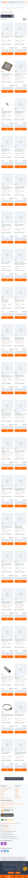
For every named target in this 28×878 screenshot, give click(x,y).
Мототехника (22, 6)
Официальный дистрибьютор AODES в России (10, 823)
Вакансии (3, 791)
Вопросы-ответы (4, 789)
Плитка (24, 19)
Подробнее (10, 872)
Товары (8, 876)
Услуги (2, 796)
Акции (2, 793)
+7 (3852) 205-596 (6, 828)
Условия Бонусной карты (6, 788)
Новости (2, 794)
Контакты (17, 788)
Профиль (25, 877)
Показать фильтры (5, 16)
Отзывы (16, 793)
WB (5, 845)
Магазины (17, 789)
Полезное (17, 791)
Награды (16, 794)
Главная (1, 7)
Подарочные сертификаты (6, 798)
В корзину (7, 53)
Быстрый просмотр (2, 34)
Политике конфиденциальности (8, 867)
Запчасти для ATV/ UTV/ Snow (7, 8)
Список (26, 19)
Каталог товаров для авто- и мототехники (11, 6)
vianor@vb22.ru (5, 829)
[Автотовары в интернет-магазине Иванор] (5, 2)
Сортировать (3, 18)
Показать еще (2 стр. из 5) (14, 778)
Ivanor (2, 845)
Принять (18, 872)
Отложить (9, 40)
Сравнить (4, 40)
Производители (18, 798)
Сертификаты (17, 796)
